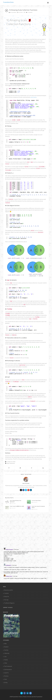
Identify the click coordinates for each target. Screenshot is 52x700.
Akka (5, 643)
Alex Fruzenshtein (13, 12)
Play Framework (8, 666)
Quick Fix (6, 672)
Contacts (6, 593)
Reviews (6, 676)
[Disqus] (26, 530)
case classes (34, 97)
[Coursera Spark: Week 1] (29, 501)
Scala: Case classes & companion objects (38, 507)
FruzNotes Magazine (9, 603)
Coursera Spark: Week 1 (36, 500)
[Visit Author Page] (26, 479)
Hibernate (6, 653)
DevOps (6, 650)
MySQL (6, 659)
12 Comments (29, 12)
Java (5, 656)
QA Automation (8, 669)
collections (12, 463)
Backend (6, 646)
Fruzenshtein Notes (8, 2)
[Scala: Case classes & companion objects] (29, 507)
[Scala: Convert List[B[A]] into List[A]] (7, 507)
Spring (5, 682)
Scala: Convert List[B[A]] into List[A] (17, 506)
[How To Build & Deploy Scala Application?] (7, 501)
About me (6, 596)
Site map (6, 599)
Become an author (8, 590)
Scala (14, 461)
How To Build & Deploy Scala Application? (15, 501)
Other (5, 663)
